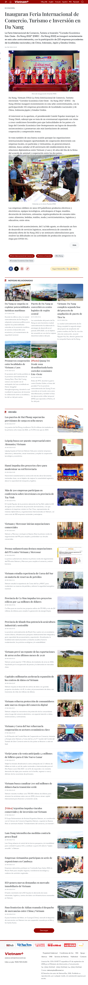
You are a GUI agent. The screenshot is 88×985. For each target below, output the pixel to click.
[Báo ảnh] (59, 945)
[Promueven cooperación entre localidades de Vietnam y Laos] (18, 349)
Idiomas (44, 956)
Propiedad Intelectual (50, 953)
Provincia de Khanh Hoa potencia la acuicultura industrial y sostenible (30, 623)
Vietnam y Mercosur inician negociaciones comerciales (27, 525)
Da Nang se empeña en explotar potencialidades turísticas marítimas (17, 307)
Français (58, 2)
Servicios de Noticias (62, 956)
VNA (50, 956)
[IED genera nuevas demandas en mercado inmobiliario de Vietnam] (70, 889)
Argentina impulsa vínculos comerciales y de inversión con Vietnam (26, 810)
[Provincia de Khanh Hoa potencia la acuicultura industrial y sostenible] (70, 628)
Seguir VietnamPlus (59, 269)
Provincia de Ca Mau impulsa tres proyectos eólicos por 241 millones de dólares (28, 600)
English (51, 2)
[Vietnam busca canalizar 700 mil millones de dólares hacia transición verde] (70, 790)
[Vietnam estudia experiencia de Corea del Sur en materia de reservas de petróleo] (70, 580)
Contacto (83, 956)
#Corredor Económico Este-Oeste (21, 261)
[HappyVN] (73, 945)
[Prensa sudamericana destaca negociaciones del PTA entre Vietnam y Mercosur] (70, 555)
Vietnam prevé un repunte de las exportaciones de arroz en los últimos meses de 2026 (30, 653)
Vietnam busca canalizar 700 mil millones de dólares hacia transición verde (28, 785)
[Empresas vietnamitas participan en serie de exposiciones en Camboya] (70, 864)
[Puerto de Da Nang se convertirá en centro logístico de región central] (44, 292)
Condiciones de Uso (66, 953)
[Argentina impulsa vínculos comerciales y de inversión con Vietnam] (70, 815)
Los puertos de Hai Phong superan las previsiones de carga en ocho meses (25, 418)
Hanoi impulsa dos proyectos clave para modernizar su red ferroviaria (26, 467)
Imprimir (22, 269)
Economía (10, 8)
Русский (76, 2)
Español (64, 2)
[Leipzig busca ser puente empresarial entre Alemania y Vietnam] (70, 447)
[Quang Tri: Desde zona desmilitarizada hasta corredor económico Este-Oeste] (44, 349)
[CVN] (29, 945)
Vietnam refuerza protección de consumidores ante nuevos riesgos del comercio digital (29, 703)
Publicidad (74, 956)
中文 (70, 2)
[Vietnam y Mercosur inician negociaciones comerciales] (70, 530)
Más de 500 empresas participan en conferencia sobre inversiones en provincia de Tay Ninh (29, 494)
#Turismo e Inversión (44, 256)
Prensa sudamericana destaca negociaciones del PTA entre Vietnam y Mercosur (28, 550)
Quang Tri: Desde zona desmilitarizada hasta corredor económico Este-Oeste (42, 367)
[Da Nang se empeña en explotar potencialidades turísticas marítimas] (18, 292)
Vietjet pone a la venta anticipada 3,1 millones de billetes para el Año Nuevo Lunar (28, 755)
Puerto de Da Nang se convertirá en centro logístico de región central (42, 308)
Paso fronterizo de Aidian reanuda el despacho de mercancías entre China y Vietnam (29, 909)
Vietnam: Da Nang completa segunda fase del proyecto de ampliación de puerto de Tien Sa (69, 310)
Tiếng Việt (44, 2)
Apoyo (82, 953)
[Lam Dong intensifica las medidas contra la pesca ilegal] (70, 839)
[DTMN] (43, 945)
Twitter (16, 269)
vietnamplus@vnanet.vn (55, 970)
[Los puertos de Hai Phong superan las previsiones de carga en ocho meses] (70, 423)
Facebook (11, 269)
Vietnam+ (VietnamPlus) (22, 1)
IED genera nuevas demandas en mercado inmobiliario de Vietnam (27, 884)
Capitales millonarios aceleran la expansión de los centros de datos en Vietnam (29, 678)
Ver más (12, 412)
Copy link (27, 269)
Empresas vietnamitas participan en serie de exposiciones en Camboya (28, 859)
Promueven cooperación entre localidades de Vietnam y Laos (17, 364)
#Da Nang (59, 256)
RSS (77, 953)
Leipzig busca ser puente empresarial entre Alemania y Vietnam (28, 442)
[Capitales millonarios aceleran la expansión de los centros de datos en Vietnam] (70, 683)
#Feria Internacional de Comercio (21, 256)
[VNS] (13, 945)
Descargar (44, 930)
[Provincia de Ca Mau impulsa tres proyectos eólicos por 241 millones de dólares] (70, 605)
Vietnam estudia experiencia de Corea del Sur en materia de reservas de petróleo (29, 575)
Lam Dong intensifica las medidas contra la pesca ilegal (27, 834)
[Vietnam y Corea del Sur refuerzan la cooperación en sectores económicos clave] (70, 732)
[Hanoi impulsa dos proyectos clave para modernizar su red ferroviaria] (70, 472)
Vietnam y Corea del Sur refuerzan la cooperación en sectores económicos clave (27, 727)
